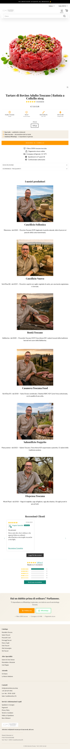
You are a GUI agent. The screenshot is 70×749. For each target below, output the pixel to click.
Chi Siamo (4, 674)
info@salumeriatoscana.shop (10, 688)
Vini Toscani (5, 651)
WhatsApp (44, 611)
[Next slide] (65, 538)
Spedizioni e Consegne (8, 705)
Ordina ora (28, 611)
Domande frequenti (12, 169)
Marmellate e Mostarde (8, 662)
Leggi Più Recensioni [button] (35, 555)
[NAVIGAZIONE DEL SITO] (61, 11)
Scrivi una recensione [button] (35, 582)
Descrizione (8, 165)
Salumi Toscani (6, 635)
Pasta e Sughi (5, 643)
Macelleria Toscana (7, 632)
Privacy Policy (5, 710)
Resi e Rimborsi (6, 718)
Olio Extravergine (6, 648)
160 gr (34, 126)
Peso (35, 122)
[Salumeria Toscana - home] (10, 725)
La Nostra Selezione (7, 676)
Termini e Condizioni (7, 713)
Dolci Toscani (5, 645)
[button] (31, 102)
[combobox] (35, 16)
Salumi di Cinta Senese (8, 659)
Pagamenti (5, 707)
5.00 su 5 (40, 562)
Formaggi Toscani (6, 640)
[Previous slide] (4, 538)
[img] (13, 523)
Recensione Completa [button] (15, 548)
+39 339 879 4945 (7, 691)
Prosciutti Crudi (6, 637)
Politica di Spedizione (8, 715)
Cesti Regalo (5, 665)
